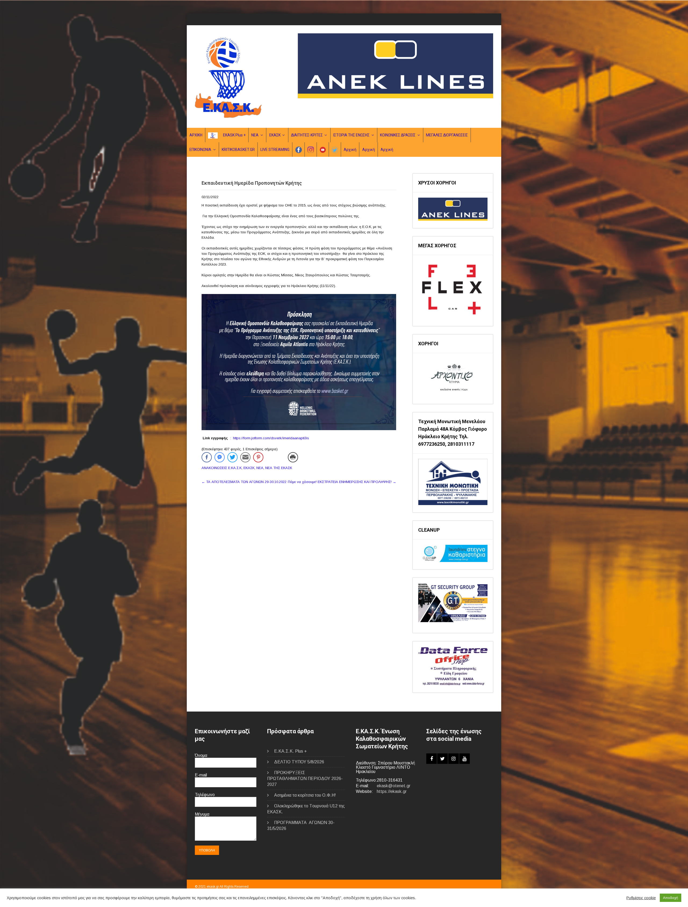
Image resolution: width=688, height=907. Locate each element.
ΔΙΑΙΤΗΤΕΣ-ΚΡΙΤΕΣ (307, 135)
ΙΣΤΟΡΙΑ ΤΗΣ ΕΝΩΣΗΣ (351, 135)
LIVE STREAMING (274, 149)
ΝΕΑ (255, 135)
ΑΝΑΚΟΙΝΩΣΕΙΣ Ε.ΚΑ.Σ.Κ (222, 468)
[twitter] (442, 758)
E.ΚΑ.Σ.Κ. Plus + (290, 751)
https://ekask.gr (392, 791)
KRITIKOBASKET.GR (238, 149)
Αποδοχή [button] (670, 898)
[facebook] (431, 758)
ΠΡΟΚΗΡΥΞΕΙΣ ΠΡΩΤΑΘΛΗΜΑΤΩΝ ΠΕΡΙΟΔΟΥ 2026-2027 (305, 778)
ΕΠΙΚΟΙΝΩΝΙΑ (200, 149)
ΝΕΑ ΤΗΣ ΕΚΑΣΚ (278, 468)
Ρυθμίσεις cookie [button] (641, 898)
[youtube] (464, 758)
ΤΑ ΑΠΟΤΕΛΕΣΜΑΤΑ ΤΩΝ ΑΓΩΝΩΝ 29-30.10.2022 (244, 482)
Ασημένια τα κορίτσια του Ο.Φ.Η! (305, 795)
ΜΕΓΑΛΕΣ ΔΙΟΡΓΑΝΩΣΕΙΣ (447, 135)
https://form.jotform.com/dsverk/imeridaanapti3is (271, 438)
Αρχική (350, 149)
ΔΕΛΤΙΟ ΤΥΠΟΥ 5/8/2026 (299, 762)
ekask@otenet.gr (393, 785)
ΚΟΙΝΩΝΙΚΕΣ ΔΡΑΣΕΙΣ (397, 135)
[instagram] (453, 758)
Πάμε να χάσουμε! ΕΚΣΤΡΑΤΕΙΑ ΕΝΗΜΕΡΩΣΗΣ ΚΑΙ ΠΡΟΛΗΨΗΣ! (342, 482)
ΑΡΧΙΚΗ (195, 135)
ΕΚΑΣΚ (275, 135)
